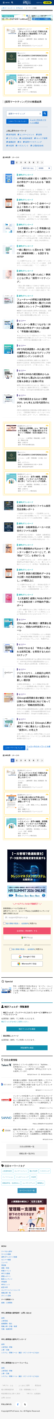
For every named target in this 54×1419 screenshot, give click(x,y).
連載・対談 (5, 1268)
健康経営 (12, 142)
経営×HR (4, 1287)
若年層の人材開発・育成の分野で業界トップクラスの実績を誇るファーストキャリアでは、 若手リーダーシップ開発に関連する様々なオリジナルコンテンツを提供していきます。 (33, 1085)
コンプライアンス (28, 1183)
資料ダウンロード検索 (9, 1257)
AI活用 (11, 146)
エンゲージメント (27, 135)
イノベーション (7, 1177)
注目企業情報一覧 (27, 1147)
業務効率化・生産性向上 (11, 1183)
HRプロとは (28, 938)
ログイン (39, 2)
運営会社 (38, 1385)
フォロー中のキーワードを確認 (38, 121)
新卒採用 (12, 135)
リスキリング (45, 1171)
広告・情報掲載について (28, 1389)
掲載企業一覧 (6, 1293)
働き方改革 (33, 1171)
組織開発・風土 (6, 1324)
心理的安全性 (38, 146)
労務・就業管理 (6, 1329)
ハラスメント (23, 146)
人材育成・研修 (6, 1347)
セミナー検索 (6, 1260)
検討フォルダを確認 (27, 1029)
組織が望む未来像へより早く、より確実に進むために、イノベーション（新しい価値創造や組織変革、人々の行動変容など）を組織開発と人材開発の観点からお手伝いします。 (33, 1134)
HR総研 (4, 1282)
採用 (40, 135)
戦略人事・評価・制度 (9, 1326)
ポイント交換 (6, 1296)
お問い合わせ (6, 1398)
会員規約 (24, 923)
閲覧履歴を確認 (27, 1048)
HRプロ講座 (5, 1273)
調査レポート (6, 1276)
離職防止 (40, 1183)
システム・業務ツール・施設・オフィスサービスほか (20, 1353)
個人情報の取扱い (13, 923)
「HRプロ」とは (7, 1385)
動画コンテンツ (6, 1279)
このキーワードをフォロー (17, 121)
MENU (7, 3)
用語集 (3, 1265)
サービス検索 (6, 1254)
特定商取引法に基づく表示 (10, 1394)
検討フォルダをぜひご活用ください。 (15, 1022)
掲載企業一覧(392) (27, 1153)
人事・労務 (5, 1350)
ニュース (4, 1262)
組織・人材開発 (6, 1303)
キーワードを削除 (40, 114)
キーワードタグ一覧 (27, 1191)
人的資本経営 (26, 138)
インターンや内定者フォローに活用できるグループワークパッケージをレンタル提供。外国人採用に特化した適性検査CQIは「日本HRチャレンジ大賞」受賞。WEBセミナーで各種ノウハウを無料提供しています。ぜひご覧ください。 (33, 1102)
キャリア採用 (41, 138)
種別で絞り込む (28, 168)
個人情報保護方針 (7, 1389)
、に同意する (21, 923)
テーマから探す (6, 1251)
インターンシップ (22, 1177)
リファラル (13, 138)
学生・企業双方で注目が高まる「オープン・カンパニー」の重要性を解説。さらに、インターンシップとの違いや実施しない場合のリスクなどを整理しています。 (32, 989)
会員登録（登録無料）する (27, 931)
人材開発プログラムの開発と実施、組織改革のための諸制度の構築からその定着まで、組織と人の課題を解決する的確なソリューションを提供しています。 (33, 1118)
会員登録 (47, 2)
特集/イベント (6, 1271)
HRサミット (5, 1284)
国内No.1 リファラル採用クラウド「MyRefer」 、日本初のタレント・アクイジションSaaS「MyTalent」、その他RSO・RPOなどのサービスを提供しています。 (33, 1069)
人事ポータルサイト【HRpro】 (12, 8)
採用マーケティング (33, 142)
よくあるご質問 (23, 1385)
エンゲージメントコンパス (10, 1290)
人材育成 (4, 1321)
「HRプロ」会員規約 (33, 1394)
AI (20, 142)
